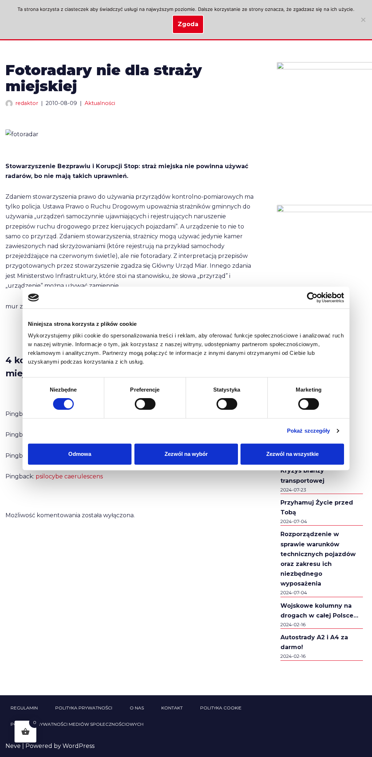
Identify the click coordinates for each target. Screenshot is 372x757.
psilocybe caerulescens (69, 476)
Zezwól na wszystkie (292, 454)
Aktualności (100, 103)
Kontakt (172, 708)
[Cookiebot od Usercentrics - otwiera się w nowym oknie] (312, 297)
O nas (137, 708)
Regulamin (24, 708)
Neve (13, 745)
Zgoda (188, 24)
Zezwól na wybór (186, 454)
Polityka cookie (221, 708)
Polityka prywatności (83, 708)
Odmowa (79, 454)
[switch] (145, 404)
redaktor (26, 103)
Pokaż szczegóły (308, 431)
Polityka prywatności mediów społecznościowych (77, 724)
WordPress (78, 745)
